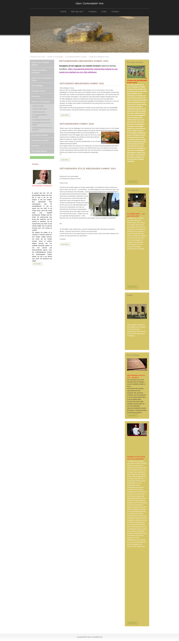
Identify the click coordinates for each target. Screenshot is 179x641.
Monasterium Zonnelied (39, 135)
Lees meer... (37, 264)
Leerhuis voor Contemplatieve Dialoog (41, 79)
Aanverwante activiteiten (40, 140)
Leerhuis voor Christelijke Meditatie (40, 63)
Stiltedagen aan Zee (38, 91)
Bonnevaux (35, 146)
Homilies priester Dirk (38, 112)
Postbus (93, 11)
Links (104, 11)
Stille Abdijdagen (37, 86)
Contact (115, 11)
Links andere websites (39, 151)
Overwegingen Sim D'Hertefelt (41, 120)
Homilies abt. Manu (37, 106)
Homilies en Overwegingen (55, 56)
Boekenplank (35, 96)
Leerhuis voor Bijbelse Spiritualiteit (39, 71)
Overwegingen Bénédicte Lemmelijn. (76, 56)
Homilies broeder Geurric (39, 109)
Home (63, 11)
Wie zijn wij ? (77, 11)
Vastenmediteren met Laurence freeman (41, 124)
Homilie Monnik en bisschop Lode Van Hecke (42, 129)
